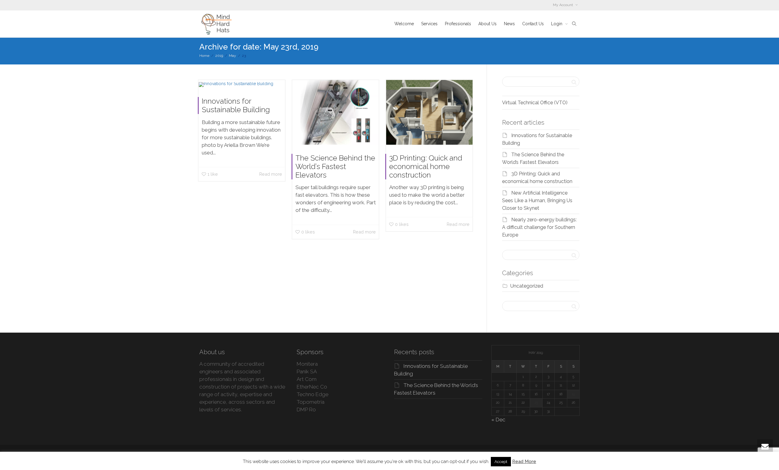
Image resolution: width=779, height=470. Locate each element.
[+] (242, 84)
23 (536, 403)
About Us (487, 23)
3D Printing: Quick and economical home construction (425, 166)
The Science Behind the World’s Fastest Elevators (335, 166)
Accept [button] (500, 461)
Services (429, 23)
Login (557, 23)
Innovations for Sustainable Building (236, 105)
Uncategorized (526, 286)
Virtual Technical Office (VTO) (535, 102)
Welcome (404, 23)
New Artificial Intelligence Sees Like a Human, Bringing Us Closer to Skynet (537, 200)
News (509, 23)
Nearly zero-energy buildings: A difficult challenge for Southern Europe (539, 227)
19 (573, 394)
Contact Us (533, 23)
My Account (563, 5)
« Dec (498, 419)
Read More (524, 461)
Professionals (458, 23)
